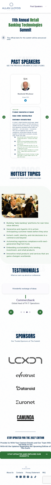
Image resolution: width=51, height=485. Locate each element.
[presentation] (21, 312)
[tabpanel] (25, 294)
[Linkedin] (25, 100)
